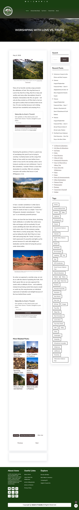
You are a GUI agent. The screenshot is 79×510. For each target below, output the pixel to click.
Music (56, 175)
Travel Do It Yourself (60, 190)
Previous (20, 443)
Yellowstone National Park (59, 360)
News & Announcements (62, 177)
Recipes (56, 187)
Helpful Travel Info (45, 483)
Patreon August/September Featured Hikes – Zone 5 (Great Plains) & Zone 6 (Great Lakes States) (60, 124)
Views (55, 331)
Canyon (56, 224)
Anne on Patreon (28, 485)
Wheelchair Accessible (60, 343)
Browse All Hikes (45, 474)
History (64, 277)
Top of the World (58, 323)
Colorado (56, 234)
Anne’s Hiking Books (29, 482)
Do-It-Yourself (57, 251)
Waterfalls (56, 339)
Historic (56, 277)
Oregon (64, 304)
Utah (55, 327)
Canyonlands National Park (60, 229)
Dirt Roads (56, 247)
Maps (56, 172)
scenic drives (57, 320)
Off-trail (56, 304)
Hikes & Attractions (59, 273)
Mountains (56, 292)
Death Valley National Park (59, 239)
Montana (56, 285)
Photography (58, 185)
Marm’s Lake (23, 199)
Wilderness (57, 347)
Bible (39, 435)
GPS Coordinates (58, 263)
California (56, 216)
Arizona (56, 212)
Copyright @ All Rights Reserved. (39, 505)
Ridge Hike (57, 312)
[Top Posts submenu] (46, 10)
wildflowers (57, 351)
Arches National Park (59, 208)
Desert (55, 243)
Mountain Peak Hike (59, 288)
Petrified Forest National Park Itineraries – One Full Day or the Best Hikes (61, 136)
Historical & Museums (61, 160)
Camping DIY (44, 480)
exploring (56, 255)
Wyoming (56, 355)
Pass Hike (56, 308)
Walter (56, 192)
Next (36, 443)
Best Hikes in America (46, 477)
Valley (62, 327)
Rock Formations (58, 316)
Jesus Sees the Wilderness (27, 435)
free (64, 255)
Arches (56, 204)
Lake (55, 281)
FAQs (56, 153)
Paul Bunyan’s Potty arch (20, 271)
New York (56, 300)
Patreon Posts (58, 182)
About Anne (27, 474)
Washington (57, 335)
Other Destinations (60, 180)
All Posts (16, 435)
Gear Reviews (58, 155)
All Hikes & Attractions (61, 148)
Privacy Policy (28, 488)
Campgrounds (57, 220)
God (42, 435)
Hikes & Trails (58, 158)
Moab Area (63, 281)
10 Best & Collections (61, 146)
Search (64, 59)
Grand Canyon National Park (60, 268)
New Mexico (57, 296)
